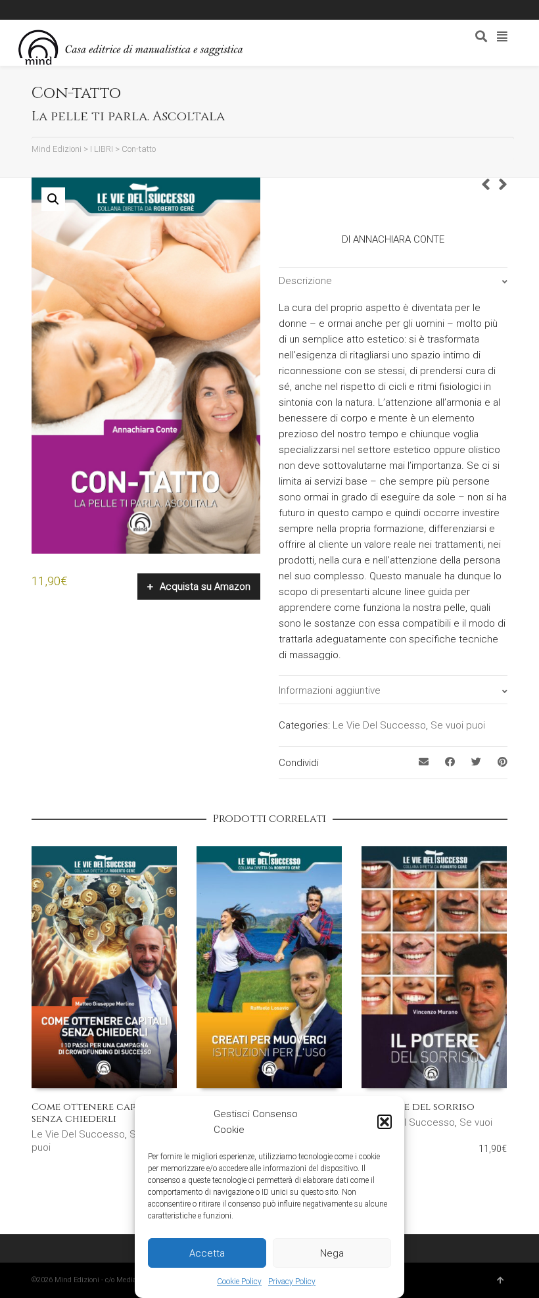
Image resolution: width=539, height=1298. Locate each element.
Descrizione (305, 281)
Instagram (113, 10)
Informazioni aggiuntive (330, 690)
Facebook (75, 10)
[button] (384, 1121)
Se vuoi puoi (458, 725)
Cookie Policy (239, 1281)
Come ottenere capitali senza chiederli (96, 1113)
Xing (56, 10)
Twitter (94, 10)
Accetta (207, 1253)
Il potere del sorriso (418, 1107)
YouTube (132, 10)
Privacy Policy (292, 1281)
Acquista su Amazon (205, 586)
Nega (332, 1253)
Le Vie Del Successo (379, 725)
